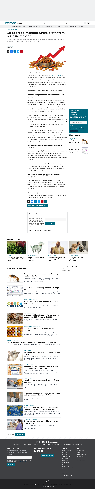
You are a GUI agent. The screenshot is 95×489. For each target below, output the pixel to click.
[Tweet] (18, 51)
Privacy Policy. (81, 128)
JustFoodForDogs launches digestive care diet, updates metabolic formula (41, 367)
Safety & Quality (73, 147)
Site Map (69, 484)
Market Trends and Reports (32, 299)
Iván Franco (10, 46)
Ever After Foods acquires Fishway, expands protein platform (32, 342)
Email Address (49, 217)
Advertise (32, 484)
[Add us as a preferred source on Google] (45, 201)
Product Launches (29, 364)
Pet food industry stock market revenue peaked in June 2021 (36, 258)
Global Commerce (29, 405)
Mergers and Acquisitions (14, 340)
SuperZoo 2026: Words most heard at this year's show (41, 302)
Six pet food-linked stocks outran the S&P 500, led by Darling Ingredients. (40, 320)
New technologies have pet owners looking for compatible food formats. (42, 398)
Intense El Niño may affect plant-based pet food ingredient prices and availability (41, 408)
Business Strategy (29, 313)
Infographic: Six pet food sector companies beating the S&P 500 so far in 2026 (41, 316)
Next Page (20, 434)
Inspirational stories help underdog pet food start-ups (57, 258)
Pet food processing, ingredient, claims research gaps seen (78, 258)
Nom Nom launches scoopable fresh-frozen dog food (41, 381)
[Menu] (88, 23)
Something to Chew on (30, 419)
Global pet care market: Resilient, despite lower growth (41, 422)
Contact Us (45, 484)
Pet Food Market (12, 29)
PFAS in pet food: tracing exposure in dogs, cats (74, 151)
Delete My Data (47, 455)
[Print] (8, 51)
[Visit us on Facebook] (35, 451)
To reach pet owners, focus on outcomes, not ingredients (74, 142)
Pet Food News (11, 255)
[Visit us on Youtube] (42, 451)
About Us (38, 484)
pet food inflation (56, 75)
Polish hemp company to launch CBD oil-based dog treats (15, 258)
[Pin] (21, 51)
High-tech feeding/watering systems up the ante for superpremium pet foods (42, 395)
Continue (50, 223)
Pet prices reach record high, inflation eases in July (42, 353)
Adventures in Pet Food (30, 272)
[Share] (11, 51)
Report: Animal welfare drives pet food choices (40, 329)
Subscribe (26, 484)
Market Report (28, 391)
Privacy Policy (62, 484)
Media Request (53, 484)
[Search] (85, 23)
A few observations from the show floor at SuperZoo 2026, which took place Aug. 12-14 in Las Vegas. (42, 306)
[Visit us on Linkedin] (38, 451)
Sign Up (74, 131)
